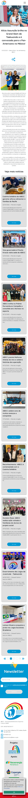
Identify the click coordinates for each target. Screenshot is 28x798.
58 (20, 658)
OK (14, 792)
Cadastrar (14, 691)
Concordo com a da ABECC (15, 685)
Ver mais (14, 222)
